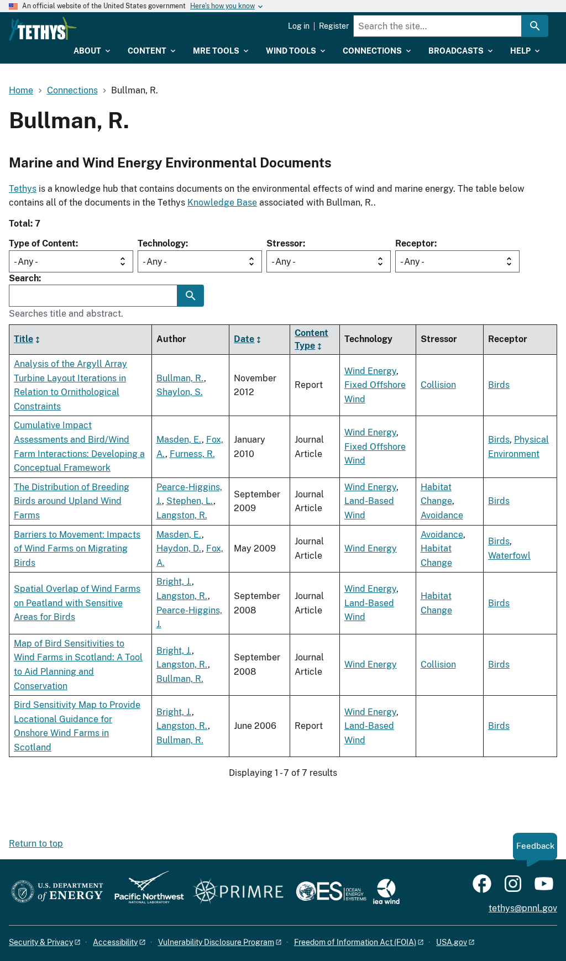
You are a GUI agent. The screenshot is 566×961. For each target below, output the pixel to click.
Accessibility (115, 942)
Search (24, 278)
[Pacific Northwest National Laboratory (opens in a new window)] (145, 892)
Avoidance (442, 515)
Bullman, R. (180, 378)
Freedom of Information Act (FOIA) (355, 942)
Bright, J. (174, 581)
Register (334, 26)
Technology (162, 243)
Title (23, 339)
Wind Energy (370, 371)
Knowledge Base (222, 202)
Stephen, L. (189, 501)
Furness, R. (192, 454)
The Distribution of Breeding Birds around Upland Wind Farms (71, 501)
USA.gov (451, 942)
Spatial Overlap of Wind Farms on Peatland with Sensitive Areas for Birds (77, 603)
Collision (438, 385)
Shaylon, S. (179, 392)
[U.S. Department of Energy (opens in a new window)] (57, 892)
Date (244, 339)
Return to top (36, 843)
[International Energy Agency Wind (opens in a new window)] (386, 892)
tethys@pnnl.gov (523, 908)
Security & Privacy (41, 942)
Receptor (414, 243)
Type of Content (42, 243)
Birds (499, 385)
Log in (299, 26)
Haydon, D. (179, 548)
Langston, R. (181, 515)
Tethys (22, 188)
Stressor (284, 243)
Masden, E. (179, 439)
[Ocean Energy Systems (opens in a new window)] (332, 892)
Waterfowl (509, 555)
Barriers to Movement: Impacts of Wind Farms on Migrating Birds (77, 548)
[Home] (43, 28)
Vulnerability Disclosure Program (216, 942)
